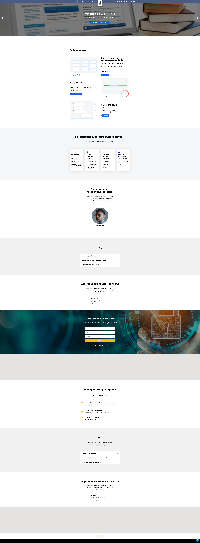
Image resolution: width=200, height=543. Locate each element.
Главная (73, 1)
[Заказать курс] (105, 74)
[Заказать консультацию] (76, 93)
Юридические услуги (86, 1)
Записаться (100, 340)
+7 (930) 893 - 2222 (100, 292)
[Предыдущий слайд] (2, 18)
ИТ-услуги (107, 1)
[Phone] (131, 1)
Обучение (79, 1)
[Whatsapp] (129, 1)
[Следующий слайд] (197, 18)
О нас (112, 1)
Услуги (93, 1)
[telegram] (134, 1)
